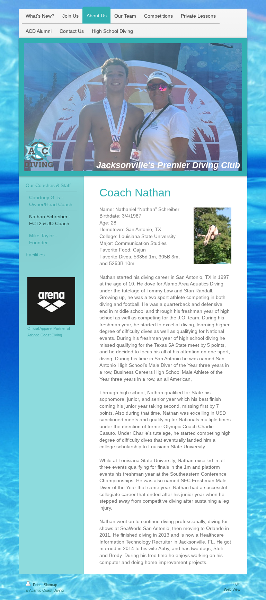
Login (235, 584)
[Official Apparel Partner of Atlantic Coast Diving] (51, 301)
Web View (232, 589)
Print (37, 585)
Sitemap (50, 585)
